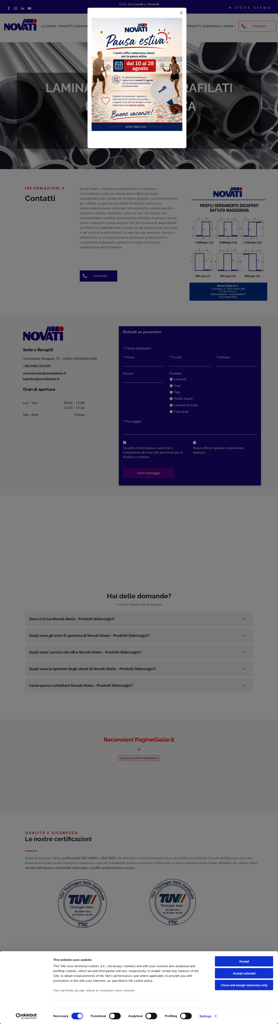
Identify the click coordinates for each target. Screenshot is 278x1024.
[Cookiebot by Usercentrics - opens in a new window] (26, 1016)
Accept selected (244, 973)
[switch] (115, 1016)
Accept (244, 961)
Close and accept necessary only (244, 985)
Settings (205, 1016)
